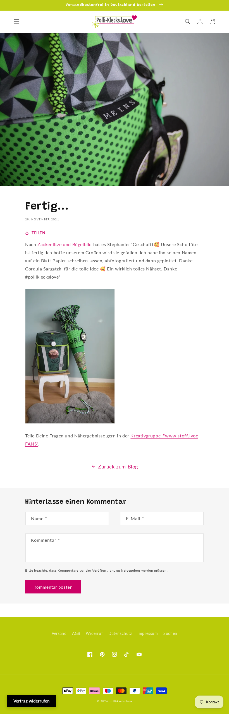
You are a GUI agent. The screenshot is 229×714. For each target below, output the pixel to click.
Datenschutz (120, 633)
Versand (59, 633)
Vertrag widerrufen (31, 700)
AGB (76, 633)
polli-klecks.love (121, 701)
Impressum (147, 633)
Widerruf (94, 633)
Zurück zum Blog (118, 466)
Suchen (170, 633)
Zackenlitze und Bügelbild (64, 244)
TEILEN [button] (39, 232)
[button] (17, 21)
